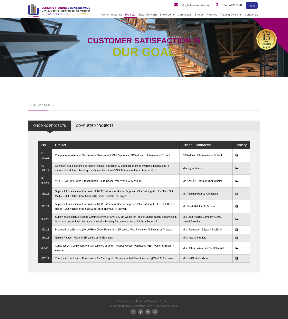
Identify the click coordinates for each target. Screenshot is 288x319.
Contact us (251, 14)
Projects (130, 14)
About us (116, 14)
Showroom (152, 301)
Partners (212, 14)
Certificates (185, 14)
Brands (199, 14)
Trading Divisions (231, 14)
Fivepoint (173, 306)
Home (104, 14)
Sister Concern (147, 14)
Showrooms (167, 14)
